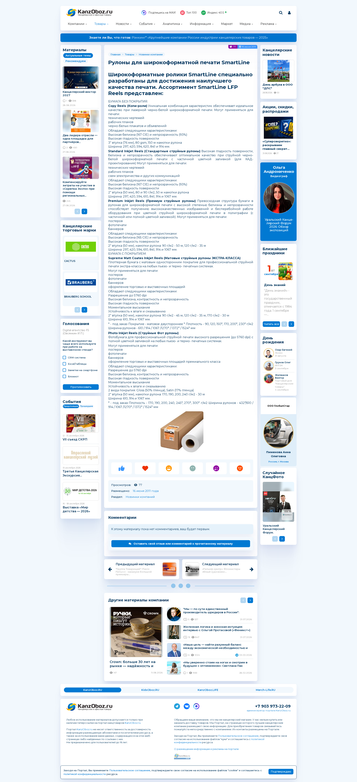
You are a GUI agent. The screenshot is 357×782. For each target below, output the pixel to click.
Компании (76, 24)
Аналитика (171, 24)
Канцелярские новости (277, 52)
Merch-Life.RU (265, 690)
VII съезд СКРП (75, 439)
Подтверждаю (281, 771)
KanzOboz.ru (133, 722)
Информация (200, 24)
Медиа (245, 24)
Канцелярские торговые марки (79, 228)
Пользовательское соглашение (238, 735)
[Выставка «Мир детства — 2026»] (81, 491)
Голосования (76, 324)
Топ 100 (191, 12)
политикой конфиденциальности (85, 774)
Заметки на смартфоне (83, 370)
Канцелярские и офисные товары (94, 15)
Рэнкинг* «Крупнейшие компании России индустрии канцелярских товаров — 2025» (178, 37)
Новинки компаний (140, 497)
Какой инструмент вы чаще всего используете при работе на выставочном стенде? (79, 345)
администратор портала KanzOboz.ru (269, 710)
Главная (115, 54)
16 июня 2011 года (146, 491)
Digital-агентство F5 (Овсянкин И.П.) (76, 332)
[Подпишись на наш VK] (187, 705)
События (146, 24)
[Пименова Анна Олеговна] (278, 432)
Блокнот (73, 376)
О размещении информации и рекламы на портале (206, 748)
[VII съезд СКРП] (81, 423)
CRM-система (77, 357)
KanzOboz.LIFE (208, 690)
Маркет (227, 24)
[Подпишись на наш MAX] (196, 705)
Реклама (267, 24)
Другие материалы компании (138, 600)
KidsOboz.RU (150, 690)
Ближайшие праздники (275, 251)
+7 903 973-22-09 (273, 706)
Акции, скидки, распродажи (278, 109)
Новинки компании (151, 54)
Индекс (215, 12)
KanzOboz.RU (92, 690)
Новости (122, 24)
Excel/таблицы (77, 363)
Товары (100, 24)
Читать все (271, 324)
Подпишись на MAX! (162, 12)
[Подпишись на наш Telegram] (177, 705)
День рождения (273, 340)
